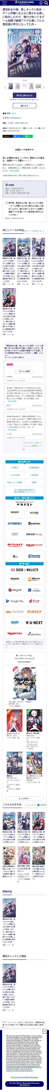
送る (28, 136)
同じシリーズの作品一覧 (32, 231)
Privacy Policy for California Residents (24, 1077)
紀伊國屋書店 (34, 468)
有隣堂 (34, 482)
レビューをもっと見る (31, 443)
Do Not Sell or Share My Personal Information (22, 1066)
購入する (24, 106)
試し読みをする (26, 95)
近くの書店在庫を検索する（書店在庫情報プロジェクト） (24, 491)
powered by (27, 446)
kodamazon (15, 118)
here (34, 1047)
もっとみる (23, 798)
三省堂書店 (34, 475)
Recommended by (31, 805)
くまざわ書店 (15, 475)
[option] (10, 922)
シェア (19, 136)
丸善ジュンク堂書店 (14, 482)
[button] (43, 88)
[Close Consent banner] (45, 1031)
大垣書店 (14, 468)
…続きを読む (14, 171)
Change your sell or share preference (19, 1070)
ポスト (9, 136)
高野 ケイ (11, 113)
